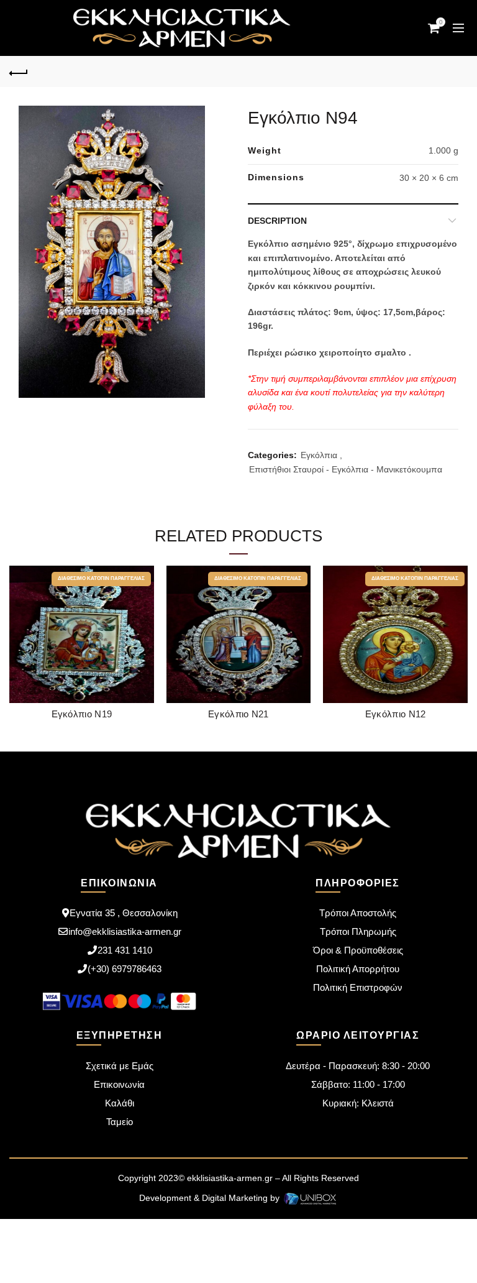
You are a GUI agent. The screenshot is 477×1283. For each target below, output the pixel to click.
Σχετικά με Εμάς (119, 1065)
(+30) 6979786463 (124, 968)
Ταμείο (119, 1121)
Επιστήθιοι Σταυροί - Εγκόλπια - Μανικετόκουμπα (345, 469)
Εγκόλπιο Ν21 (238, 714)
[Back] (18, 71)
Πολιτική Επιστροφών (357, 987)
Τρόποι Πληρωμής (358, 931)
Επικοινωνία (119, 1084)
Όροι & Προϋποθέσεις (358, 950)
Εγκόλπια (319, 455)
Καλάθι (119, 1103)
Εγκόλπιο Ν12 (395, 714)
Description (277, 221)
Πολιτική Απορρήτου (357, 968)
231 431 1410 (125, 950)
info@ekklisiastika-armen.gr (124, 931)
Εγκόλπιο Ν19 (82, 714)
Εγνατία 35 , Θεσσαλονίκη (124, 913)
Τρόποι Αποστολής (357, 913)
